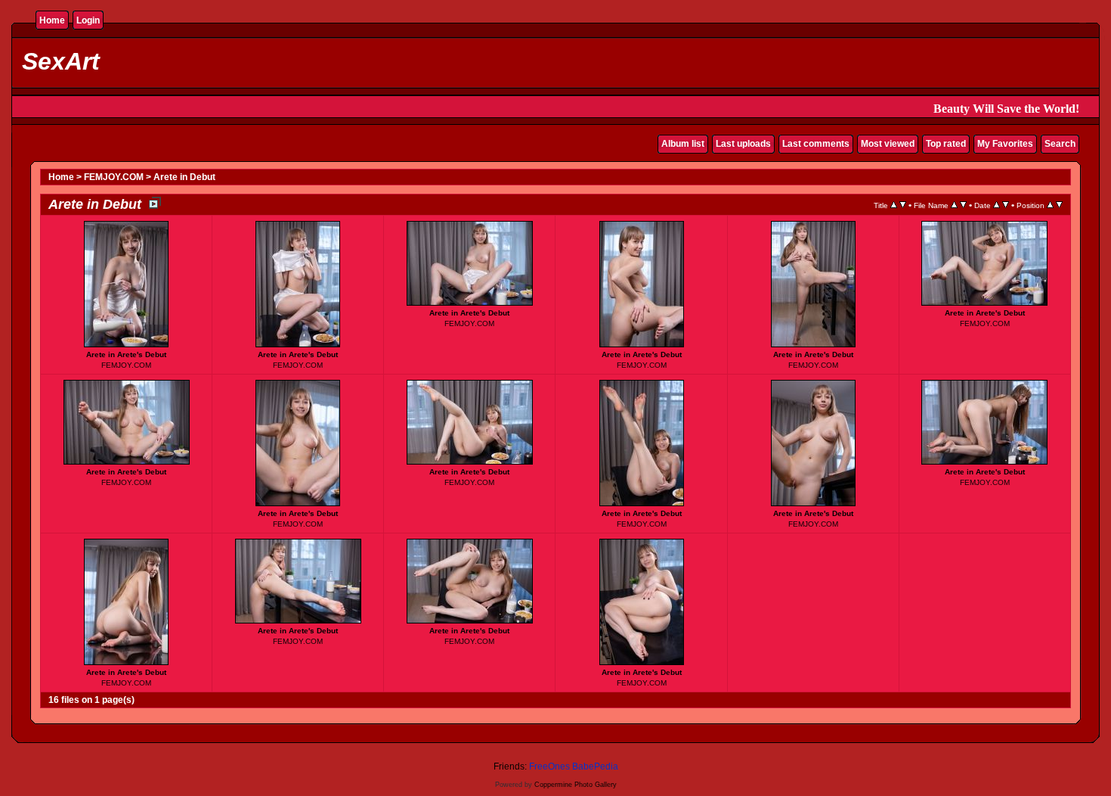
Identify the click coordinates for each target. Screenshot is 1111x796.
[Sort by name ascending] (954, 205)
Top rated (946, 143)
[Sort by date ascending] (996, 205)
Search (1059, 143)
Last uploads (743, 143)
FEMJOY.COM (114, 177)
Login (88, 20)
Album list (682, 143)
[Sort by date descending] (1005, 205)
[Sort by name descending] (963, 205)
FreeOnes (549, 766)
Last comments (815, 143)
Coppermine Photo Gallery (575, 784)
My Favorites (1005, 143)
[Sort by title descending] (902, 205)
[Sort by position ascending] (1050, 205)
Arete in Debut (184, 177)
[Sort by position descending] (1059, 205)
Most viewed (887, 143)
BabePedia (595, 766)
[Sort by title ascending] (893, 205)
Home (52, 20)
